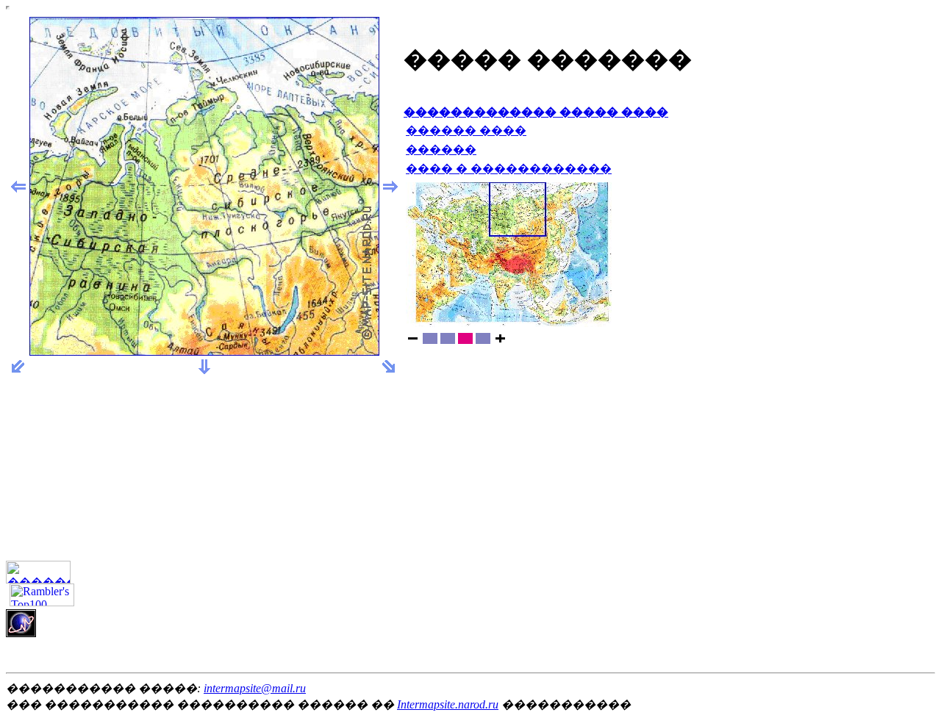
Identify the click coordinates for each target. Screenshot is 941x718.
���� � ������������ (509, 168)
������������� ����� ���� (536, 112)
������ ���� (466, 130)
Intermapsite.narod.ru (447, 704)
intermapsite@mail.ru (255, 688)
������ (441, 149)
